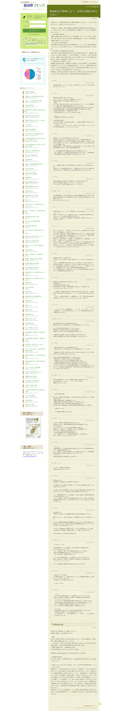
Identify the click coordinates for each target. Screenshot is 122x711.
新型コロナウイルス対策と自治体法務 (33, 246)
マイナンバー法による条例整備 (32, 368)
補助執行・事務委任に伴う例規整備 (33, 255)
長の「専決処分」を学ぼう (31, 328)
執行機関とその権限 (31, 405)
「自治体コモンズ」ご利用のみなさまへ (30, 52)
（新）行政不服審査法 (31, 396)
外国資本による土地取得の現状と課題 (33, 97)
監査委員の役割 (31, 310)
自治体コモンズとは (90, 2)
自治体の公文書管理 (31, 92)
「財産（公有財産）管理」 (31, 386)
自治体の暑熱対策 (31, 106)
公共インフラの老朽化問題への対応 (33, 101)
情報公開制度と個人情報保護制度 (32, 297)
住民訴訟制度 (31, 292)
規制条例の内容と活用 (31, 319)
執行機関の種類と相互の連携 (31, 264)
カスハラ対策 (31, 125)
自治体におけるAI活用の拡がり (32, 151)
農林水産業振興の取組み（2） (32, 182)
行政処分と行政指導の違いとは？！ (33, 372)
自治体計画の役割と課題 (30, 226)
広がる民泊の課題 (29, 288)
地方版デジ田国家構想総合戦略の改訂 (33, 164)
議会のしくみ (31, 306)
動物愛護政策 (31, 178)
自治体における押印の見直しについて (33, 237)
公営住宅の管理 (31, 250)
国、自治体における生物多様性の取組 (33, 134)
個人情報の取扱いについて (90, 706)
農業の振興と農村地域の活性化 (32, 116)
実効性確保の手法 (31, 315)
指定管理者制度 (31, 401)
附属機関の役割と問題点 (31, 377)
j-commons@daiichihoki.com (31, 43)
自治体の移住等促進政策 (31, 173)
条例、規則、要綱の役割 (31, 155)
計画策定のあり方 (31, 191)
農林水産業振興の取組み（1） (32, 187)
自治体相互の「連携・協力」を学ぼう (34, 345)
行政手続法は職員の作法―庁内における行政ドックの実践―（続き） (34, 140)
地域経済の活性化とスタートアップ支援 (34, 121)
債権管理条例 (31, 283)
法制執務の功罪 (31, 301)
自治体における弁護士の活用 (31, 241)
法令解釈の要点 (31, 160)
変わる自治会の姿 (31, 169)
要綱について (31, 200)
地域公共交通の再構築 (31, 130)
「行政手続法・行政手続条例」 (32, 381)
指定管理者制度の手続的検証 (31, 268)
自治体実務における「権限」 (31, 196)
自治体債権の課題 (31, 324)
